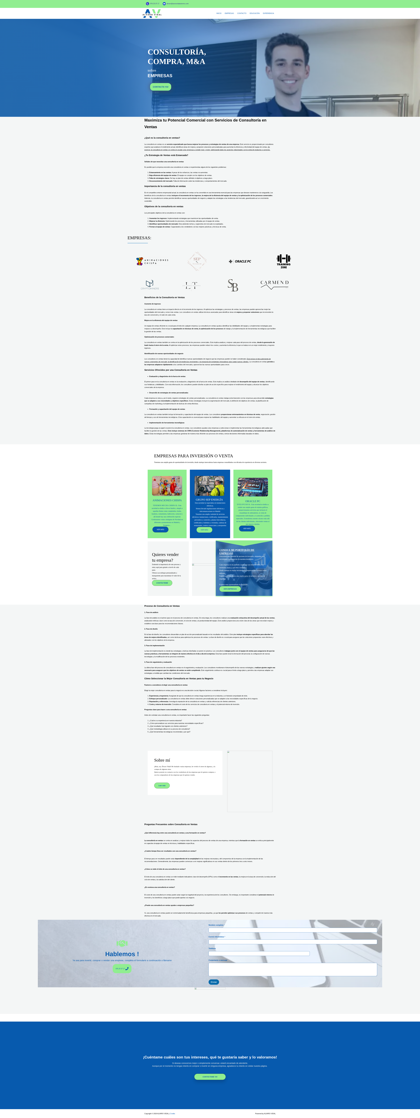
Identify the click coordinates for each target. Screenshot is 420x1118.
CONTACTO (241, 13)
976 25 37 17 (154, 3)
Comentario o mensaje (218, 960)
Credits (172, 1113)
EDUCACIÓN (255, 13)
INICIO (218, 13)
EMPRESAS (229, 13)
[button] (160, 87)
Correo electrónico (217, 937)
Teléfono (212, 948)
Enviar (214, 982)
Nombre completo (217, 925)
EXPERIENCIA (268, 13)
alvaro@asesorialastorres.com (178, 3)
